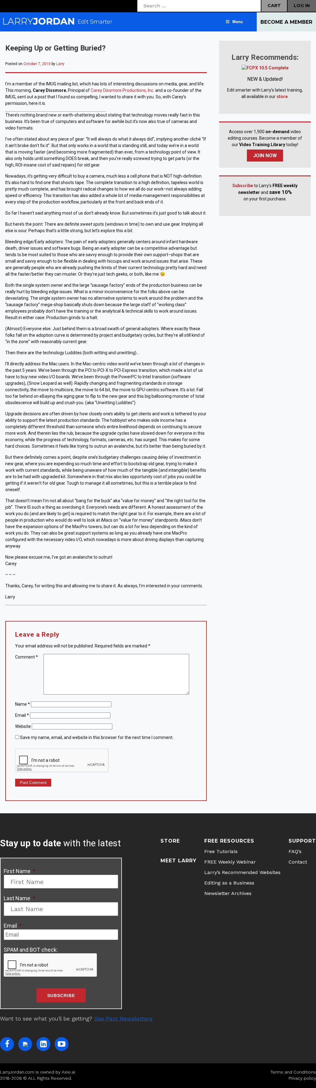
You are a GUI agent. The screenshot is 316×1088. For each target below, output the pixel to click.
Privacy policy (302, 1078)
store (282, 96)
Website (23, 726)
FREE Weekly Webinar (230, 862)
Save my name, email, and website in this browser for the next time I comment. (96, 737)
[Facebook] (7, 1044)
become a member (286, 22)
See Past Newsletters (123, 1018)
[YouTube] (62, 1044)
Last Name (19, 898)
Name (22, 704)
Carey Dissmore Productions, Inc (122, 90)
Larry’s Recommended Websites (242, 872)
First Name (19, 871)
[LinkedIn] (43, 1044)
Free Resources (229, 841)
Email (22, 715)
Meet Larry (178, 861)
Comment (26, 657)
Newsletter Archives (228, 893)
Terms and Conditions (293, 1072)
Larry (60, 64)
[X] (25, 1044)
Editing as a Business (229, 883)
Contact (298, 862)
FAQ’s (295, 851)
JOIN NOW (265, 155)
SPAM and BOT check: (31, 949)
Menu (237, 21)
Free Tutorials (221, 851)
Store (170, 841)
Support (302, 841)
